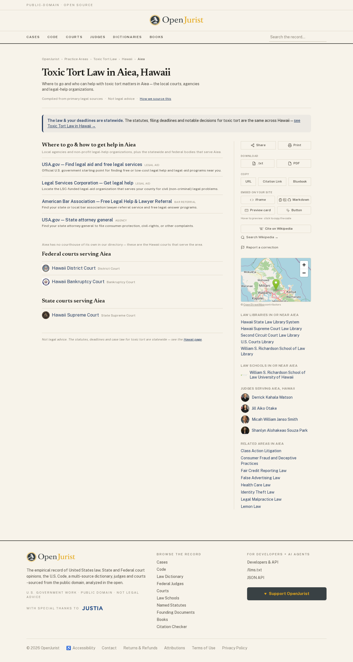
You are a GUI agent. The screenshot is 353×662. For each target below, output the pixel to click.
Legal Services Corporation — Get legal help (87, 183)
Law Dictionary (170, 576)
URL (248, 181)
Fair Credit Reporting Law (264, 470)
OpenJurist (50, 59)
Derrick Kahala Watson (272, 397)
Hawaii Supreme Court (75, 315)
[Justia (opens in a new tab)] (92, 608)
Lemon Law (251, 506)
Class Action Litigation (261, 451)
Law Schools (168, 598)
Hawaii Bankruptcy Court (78, 281)
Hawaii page (193, 339)
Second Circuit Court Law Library (270, 335)
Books (157, 37)
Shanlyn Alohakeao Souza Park (280, 430)
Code (52, 37)
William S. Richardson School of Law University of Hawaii (278, 375)
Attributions (174, 648)
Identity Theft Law (257, 492)
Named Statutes (171, 605)
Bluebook (300, 181)
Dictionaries (127, 37)
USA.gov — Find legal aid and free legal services (92, 164)
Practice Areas (76, 59)
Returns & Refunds (140, 648)
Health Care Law (256, 485)
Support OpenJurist (286, 593)
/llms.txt (254, 570)
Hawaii (127, 59)
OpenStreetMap (254, 304)
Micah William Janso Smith (275, 419)
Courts (74, 37)
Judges (97, 37)
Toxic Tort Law (105, 59)
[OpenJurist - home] (176, 20)
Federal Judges (170, 583)
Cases (33, 37)
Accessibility (80, 648)
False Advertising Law (260, 478)
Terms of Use (203, 648)
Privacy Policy (234, 648)
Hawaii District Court (74, 268)
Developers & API (262, 562)
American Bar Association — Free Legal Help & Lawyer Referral (107, 201)
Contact (109, 648)
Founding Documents (176, 612)
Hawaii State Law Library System (270, 322)
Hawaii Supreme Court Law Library (271, 328)
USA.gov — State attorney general (77, 220)
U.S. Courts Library (257, 342)
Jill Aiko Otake (264, 408)
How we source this (155, 99)
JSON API (255, 577)
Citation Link (272, 181)
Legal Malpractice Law (261, 499)
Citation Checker (172, 627)
